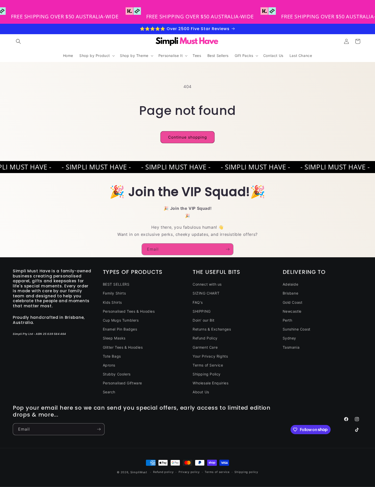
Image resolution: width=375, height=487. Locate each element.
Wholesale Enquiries (210, 383)
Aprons (109, 365)
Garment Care (205, 347)
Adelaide (290, 284)
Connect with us (207, 284)
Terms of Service (208, 365)
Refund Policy (205, 338)
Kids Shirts (112, 302)
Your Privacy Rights (210, 356)
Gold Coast (293, 302)
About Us (201, 392)
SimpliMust (138, 472)
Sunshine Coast (296, 329)
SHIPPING (202, 311)
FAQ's (198, 302)
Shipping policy (246, 472)
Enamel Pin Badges (120, 329)
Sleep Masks (114, 338)
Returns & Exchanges (212, 329)
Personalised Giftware (122, 383)
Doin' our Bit (204, 320)
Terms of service (217, 472)
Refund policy (163, 472)
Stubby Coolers (117, 374)
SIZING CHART (206, 293)
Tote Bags (112, 356)
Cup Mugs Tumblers (121, 320)
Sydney (289, 338)
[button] (18, 41)
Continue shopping (187, 137)
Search (109, 392)
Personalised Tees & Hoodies (129, 311)
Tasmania (291, 347)
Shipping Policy (207, 374)
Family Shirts (114, 293)
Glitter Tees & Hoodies (123, 347)
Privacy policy (189, 472)
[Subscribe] (227, 249)
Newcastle (292, 311)
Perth (287, 320)
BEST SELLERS (116, 284)
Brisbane (290, 293)
